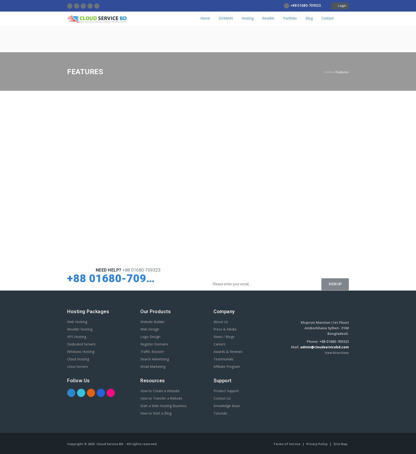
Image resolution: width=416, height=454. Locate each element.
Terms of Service (287, 444)
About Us (221, 321)
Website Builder (152, 321)
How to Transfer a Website (161, 398)
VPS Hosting (76, 336)
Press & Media (225, 329)
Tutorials (220, 413)
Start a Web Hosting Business (163, 405)
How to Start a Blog (155, 413)
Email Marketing (152, 366)
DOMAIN (226, 18)
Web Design (149, 329)
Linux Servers (77, 366)
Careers (220, 344)
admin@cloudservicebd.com (324, 347)
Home (205, 18)
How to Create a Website (160, 391)
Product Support (226, 391)
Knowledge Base (227, 405)
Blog (309, 18)
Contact (327, 18)
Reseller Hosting (79, 329)
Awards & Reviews (228, 351)
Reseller (268, 18)
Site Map (340, 444)
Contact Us (222, 398)
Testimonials (224, 359)
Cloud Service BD (110, 444)
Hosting (247, 18)
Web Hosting (77, 321)
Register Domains (154, 344)
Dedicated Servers (81, 344)
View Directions (337, 353)
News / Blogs (224, 336)
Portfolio (290, 18)
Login (341, 5)
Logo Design (150, 336)
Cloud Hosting (78, 359)
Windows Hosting (80, 351)
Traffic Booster (152, 351)
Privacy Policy (317, 444)
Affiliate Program (227, 366)
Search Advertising (154, 359)
